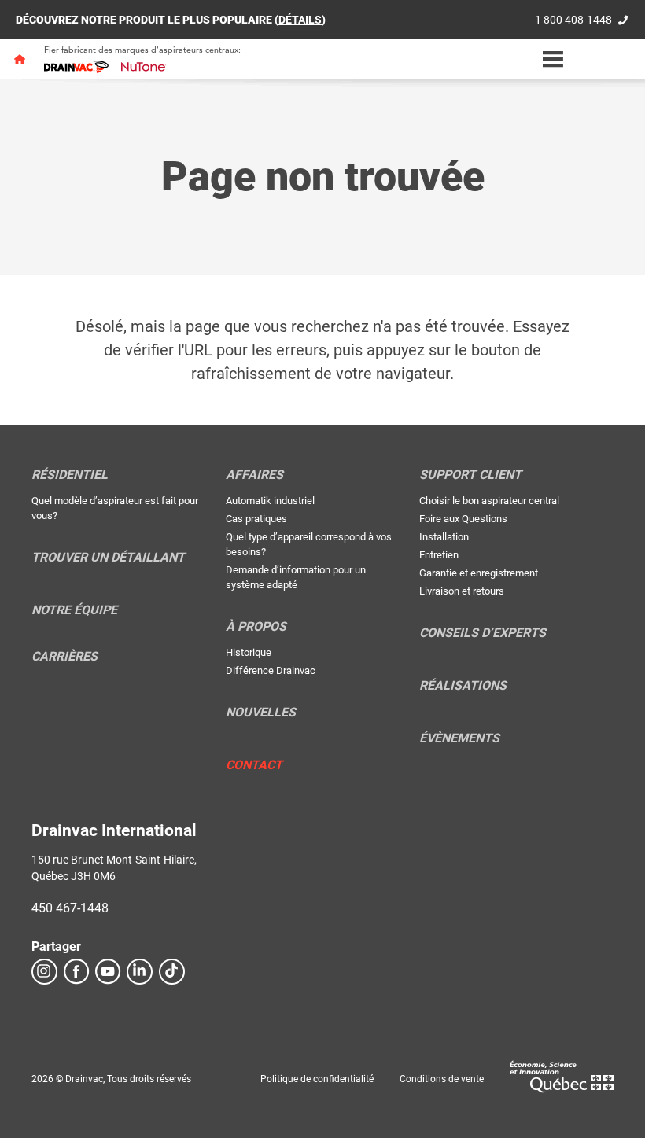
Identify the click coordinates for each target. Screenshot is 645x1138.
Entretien (439, 555)
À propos (256, 627)
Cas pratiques (256, 519)
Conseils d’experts (482, 633)
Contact (254, 765)
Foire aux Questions (463, 519)
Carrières (64, 656)
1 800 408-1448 (573, 19)
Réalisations (463, 685)
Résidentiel (69, 475)
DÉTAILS (300, 19)
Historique (248, 652)
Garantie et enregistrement (478, 573)
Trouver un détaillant (108, 557)
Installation (444, 537)
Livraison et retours (461, 591)
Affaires (254, 475)
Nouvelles (261, 712)
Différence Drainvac (270, 670)
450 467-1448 (70, 907)
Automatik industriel (270, 500)
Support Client (470, 475)
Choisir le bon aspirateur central (489, 500)
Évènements (459, 738)
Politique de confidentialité (317, 1079)
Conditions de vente (442, 1079)
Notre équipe (74, 610)
